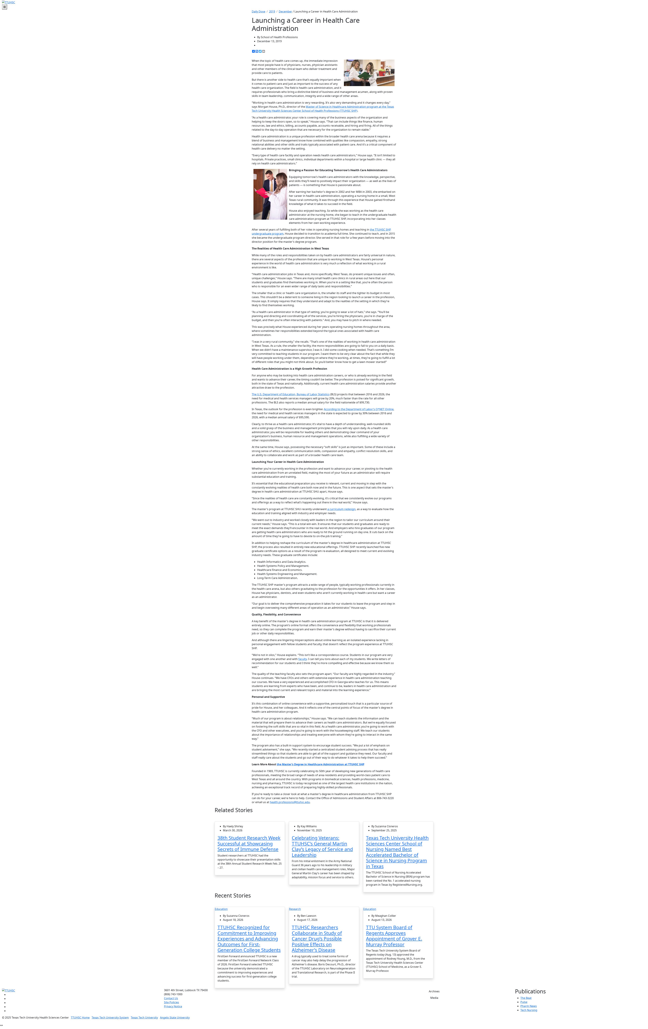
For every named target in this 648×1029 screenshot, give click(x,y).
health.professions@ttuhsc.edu (290, 802)
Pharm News (528, 1006)
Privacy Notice (173, 1006)
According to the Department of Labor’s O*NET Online (359, 409)
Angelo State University (175, 1017)
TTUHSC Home (80, 1017)
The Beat (526, 998)
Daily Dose (258, 11)
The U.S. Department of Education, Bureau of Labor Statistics (291, 394)
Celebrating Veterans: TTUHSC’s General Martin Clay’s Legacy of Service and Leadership (322, 846)
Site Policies (171, 1002)
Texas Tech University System (110, 1017)
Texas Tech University (144, 1017)
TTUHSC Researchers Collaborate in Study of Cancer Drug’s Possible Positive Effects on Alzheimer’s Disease (317, 938)
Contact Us (171, 998)
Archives (434, 991)
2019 (272, 11)
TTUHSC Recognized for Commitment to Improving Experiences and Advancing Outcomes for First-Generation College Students (249, 938)
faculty (302, 659)
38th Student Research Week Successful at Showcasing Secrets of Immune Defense (249, 843)
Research (295, 909)
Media (434, 998)
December (285, 11)
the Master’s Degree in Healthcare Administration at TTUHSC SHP (320, 764)
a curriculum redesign (341, 509)
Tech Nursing (528, 1010)
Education (221, 909)
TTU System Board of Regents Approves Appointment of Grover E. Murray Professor (394, 935)
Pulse (523, 1002)
